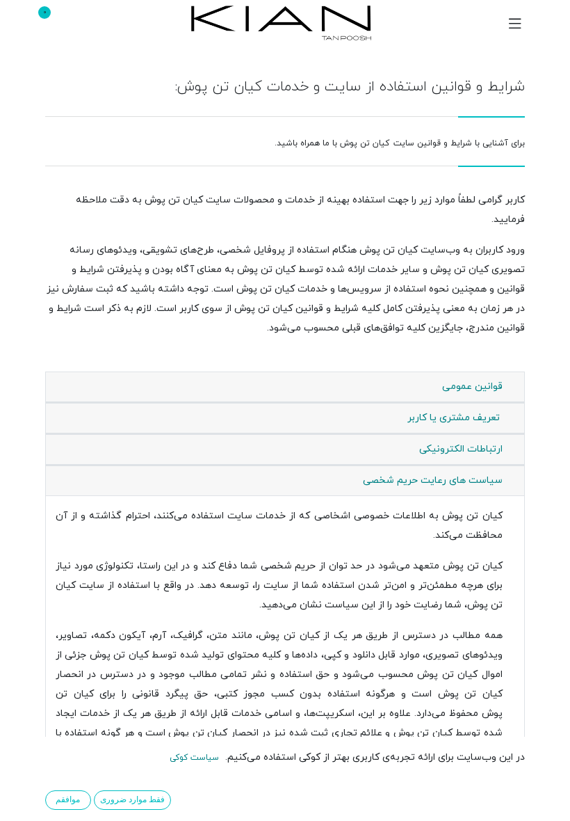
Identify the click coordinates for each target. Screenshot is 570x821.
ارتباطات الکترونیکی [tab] (461, 449)
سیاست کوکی (194, 757)
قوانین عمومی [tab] (472, 386)
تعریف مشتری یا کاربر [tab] (455, 417)
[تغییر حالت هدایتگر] (515, 23)
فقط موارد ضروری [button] (132, 799)
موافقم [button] (68, 799)
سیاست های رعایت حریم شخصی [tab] (433, 480)
